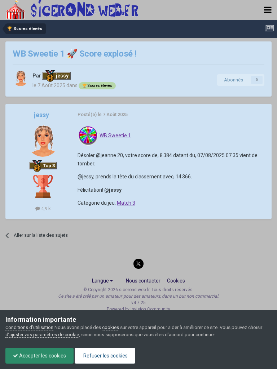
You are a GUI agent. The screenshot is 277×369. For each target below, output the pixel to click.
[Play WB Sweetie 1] (88, 135)
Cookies (176, 281)
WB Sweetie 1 (115, 135)
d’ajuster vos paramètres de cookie (42, 334)
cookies (110, 327)
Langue (101, 281)
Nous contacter (143, 281)
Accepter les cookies (42, 356)
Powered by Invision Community (138, 309)
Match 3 (126, 203)
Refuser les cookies (105, 356)
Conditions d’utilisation (29, 327)
